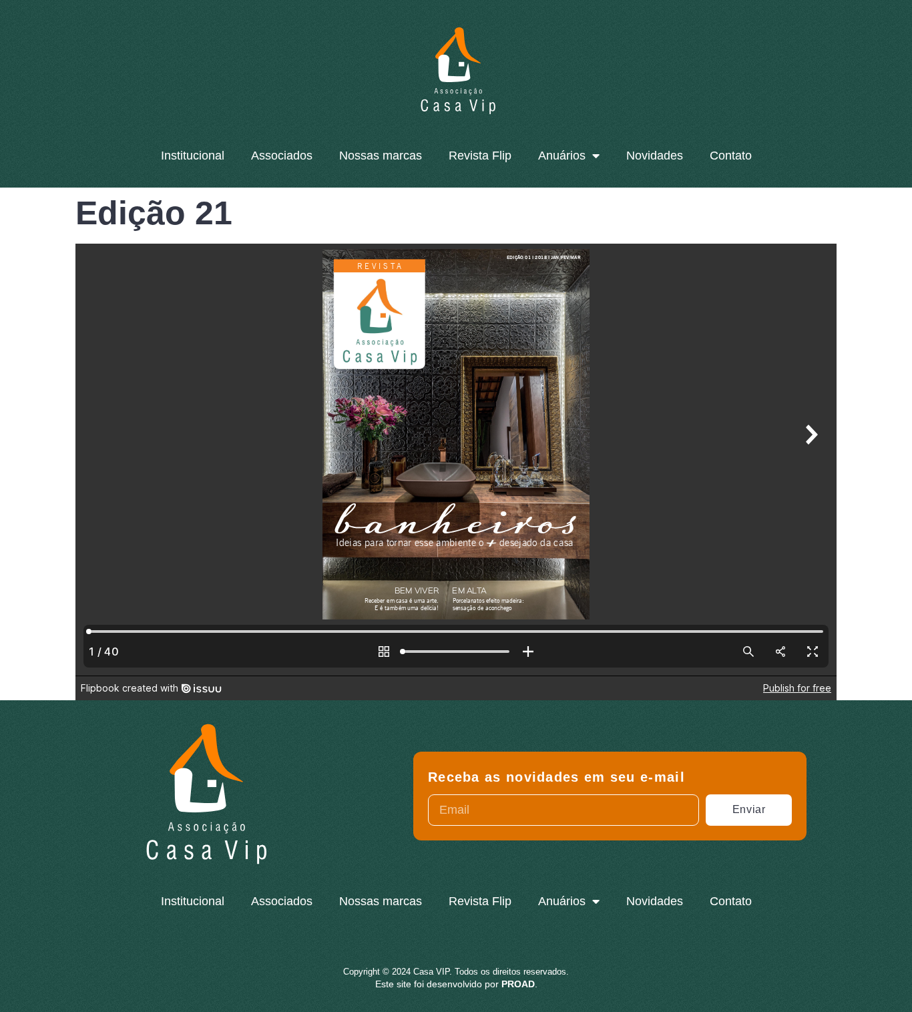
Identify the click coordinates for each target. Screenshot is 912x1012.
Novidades (654, 155)
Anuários (562, 155)
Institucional (192, 155)
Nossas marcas (380, 155)
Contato (731, 155)
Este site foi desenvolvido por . (456, 984)
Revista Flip (480, 155)
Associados (281, 155)
